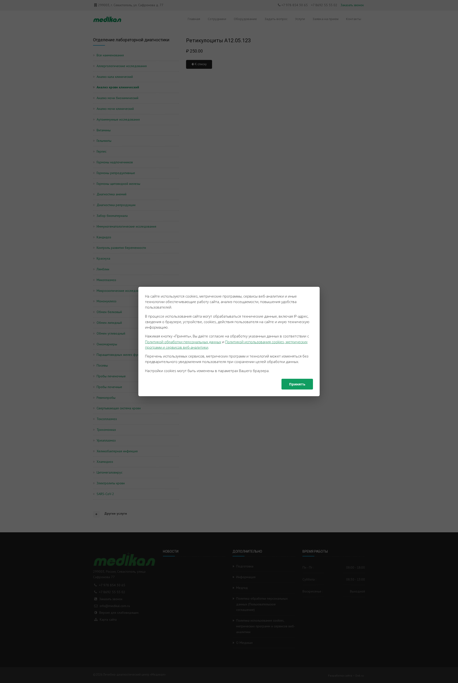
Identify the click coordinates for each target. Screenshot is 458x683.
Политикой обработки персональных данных (183, 341)
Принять (297, 384)
